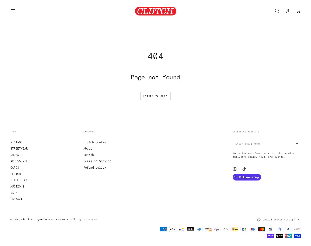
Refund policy (95, 167)
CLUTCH (15, 173)
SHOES (14, 154)
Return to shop (155, 96)
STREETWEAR (19, 148)
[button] (276, 10)
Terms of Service (97, 161)
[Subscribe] (298, 143)
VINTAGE (16, 142)
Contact (16, 199)
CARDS (14, 167)
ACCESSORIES (20, 161)
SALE (13, 192)
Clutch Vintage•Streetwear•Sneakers (44, 219)
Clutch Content (96, 142)
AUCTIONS (17, 186)
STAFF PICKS (20, 180)
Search (89, 154)
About (88, 148)
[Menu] (12, 10)
